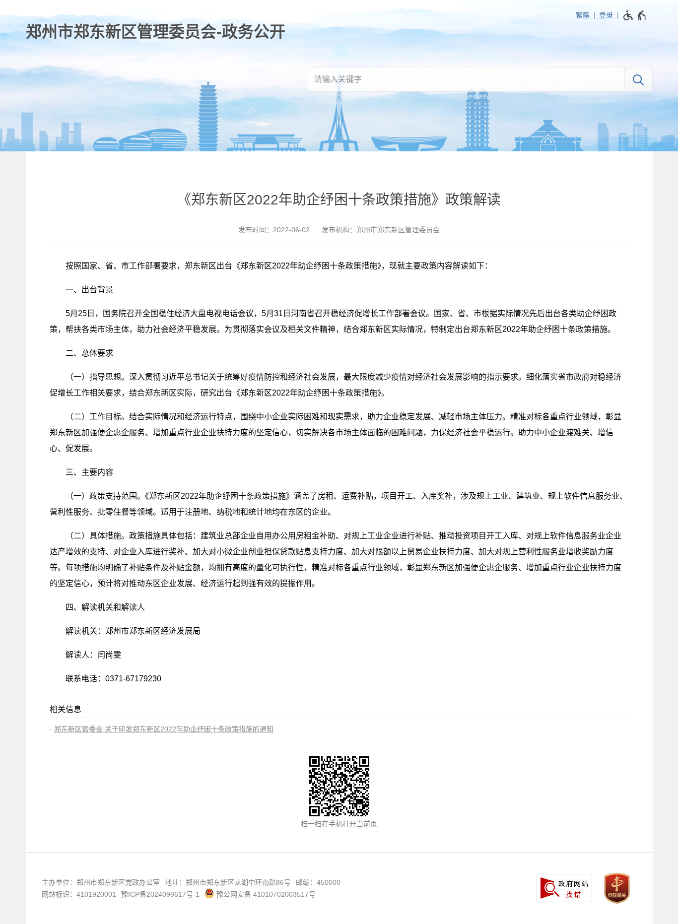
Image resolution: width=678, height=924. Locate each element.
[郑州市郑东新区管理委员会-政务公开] (155, 32)
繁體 (583, 15)
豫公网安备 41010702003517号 (265, 894)
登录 (606, 15)
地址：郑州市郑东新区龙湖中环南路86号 (228, 882)
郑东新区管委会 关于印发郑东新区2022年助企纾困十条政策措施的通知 (163, 729)
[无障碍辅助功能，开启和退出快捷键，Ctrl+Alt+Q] (635, 15)
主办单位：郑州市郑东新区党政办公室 (101, 882)
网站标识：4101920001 (79, 894)
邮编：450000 (318, 882)
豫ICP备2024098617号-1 (160, 894)
